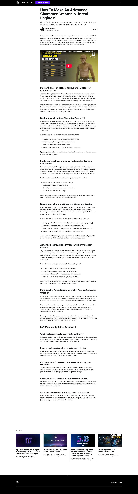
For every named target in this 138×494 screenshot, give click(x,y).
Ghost (120, 482)
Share (94, 29)
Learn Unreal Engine (43, 2)
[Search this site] (120, 2)
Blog (32, 2)
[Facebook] (70, 475)
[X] (67, 475)
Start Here (25, 2)
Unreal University (50, 28)
